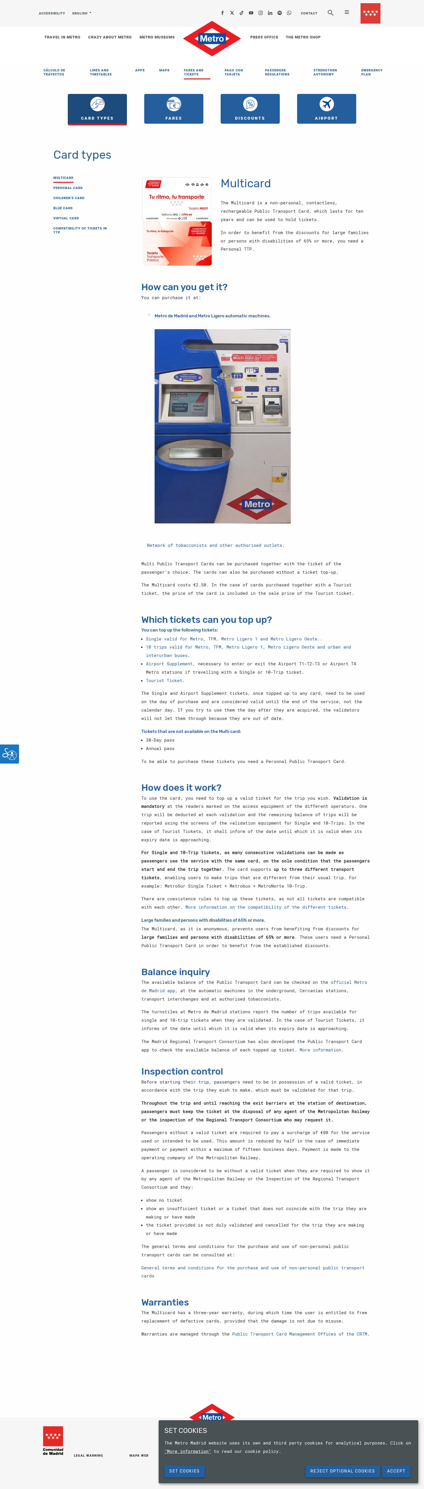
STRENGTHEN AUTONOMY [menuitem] (325, 72)
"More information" (187, 1451)
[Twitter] (232, 11)
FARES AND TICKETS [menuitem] (194, 72)
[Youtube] (251, 11)
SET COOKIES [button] (184, 1471)
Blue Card (63, 208)
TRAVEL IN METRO (62, 37)
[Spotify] (279, 11)
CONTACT (309, 13)
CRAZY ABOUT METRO (110, 37)
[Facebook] (222, 11)
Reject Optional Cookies (342, 1471)
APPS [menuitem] (140, 70)
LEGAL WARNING (88, 1455)
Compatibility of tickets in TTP (80, 230)
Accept (396, 1471)
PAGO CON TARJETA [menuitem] (234, 72)
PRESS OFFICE (264, 37)
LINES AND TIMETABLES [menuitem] (101, 72)
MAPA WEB (139, 1455)
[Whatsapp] (289, 11)
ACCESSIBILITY (52, 13)
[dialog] (288, 1451)
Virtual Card (66, 218)
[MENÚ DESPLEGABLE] (344, 12)
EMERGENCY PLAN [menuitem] (372, 72)
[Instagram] (260, 11)
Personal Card (68, 188)
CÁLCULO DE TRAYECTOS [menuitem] (54, 72)
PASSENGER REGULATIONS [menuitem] (277, 72)
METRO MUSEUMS (157, 37)
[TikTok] (241, 11)
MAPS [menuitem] (164, 70)
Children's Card (69, 198)
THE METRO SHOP (303, 37)
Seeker (334, 15)
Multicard (63, 178)
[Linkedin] (270, 11)
